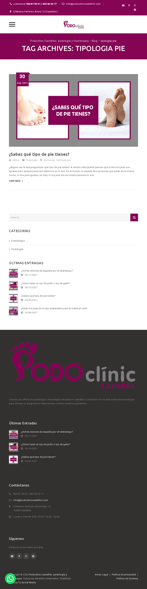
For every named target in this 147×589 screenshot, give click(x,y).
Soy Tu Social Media (25, 582)
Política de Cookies (127, 578)
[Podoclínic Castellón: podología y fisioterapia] (73, 24)
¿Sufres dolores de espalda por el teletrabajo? (47, 270)
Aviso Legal (101, 574)
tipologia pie (63, 160)
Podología (32, 160)
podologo (49, 160)
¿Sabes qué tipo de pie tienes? (39, 154)
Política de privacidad (124, 574)
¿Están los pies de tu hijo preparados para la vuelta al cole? (54, 308)
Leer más (14, 181)
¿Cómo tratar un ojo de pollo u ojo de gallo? (45, 283)
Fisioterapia (18, 240)
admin (16, 160)
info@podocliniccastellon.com (30, 500)
